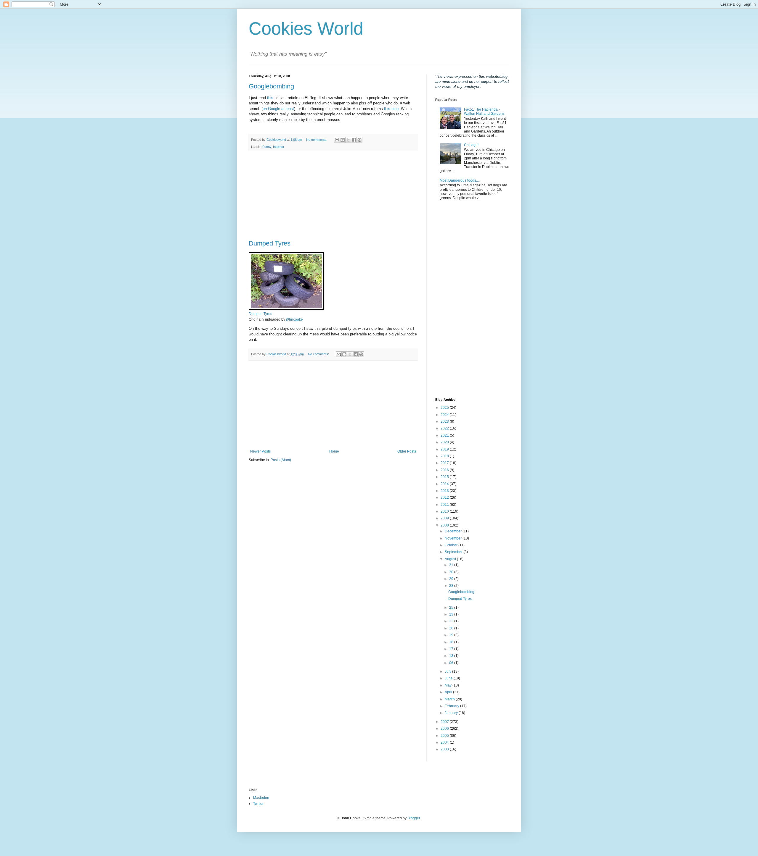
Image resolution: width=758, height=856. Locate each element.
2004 (445, 742)
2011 (445, 505)
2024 (445, 415)
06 (451, 663)
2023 (445, 421)
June (449, 678)
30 (451, 572)
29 (451, 579)
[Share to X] (348, 140)
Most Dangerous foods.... (460, 180)
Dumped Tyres (269, 243)
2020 (445, 442)
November (453, 538)
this (270, 98)
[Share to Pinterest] (359, 140)
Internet (278, 146)
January (452, 713)
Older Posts (406, 451)
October (451, 545)
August (451, 559)
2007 (445, 722)
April (449, 692)
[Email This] (337, 140)
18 (451, 642)
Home (334, 451)
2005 (445, 736)
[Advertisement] (333, 195)
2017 (445, 463)
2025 (445, 408)
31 (451, 565)
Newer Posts (260, 451)
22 (451, 621)
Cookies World (306, 28)
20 (451, 628)
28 (451, 586)
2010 (445, 511)
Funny (266, 146)
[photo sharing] (286, 308)
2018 (445, 456)
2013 (445, 491)
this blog (391, 108)
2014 (445, 484)
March (450, 699)
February (452, 706)
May (448, 685)
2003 (445, 749)
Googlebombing (271, 86)
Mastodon (261, 798)
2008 (445, 525)
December (453, 531)
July (448, 671)
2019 (445, 449)
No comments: (317, 139)
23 (451, 614)
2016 (445, 470)
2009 (445, 518)
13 (451, 656)
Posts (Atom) (281, 460)
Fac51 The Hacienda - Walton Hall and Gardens (484, 111)
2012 (445, 497)
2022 (445, 428)
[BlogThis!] (343, 140)
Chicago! (471, 145)
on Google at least (278, 108)
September (454, 552)
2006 (445, 728)
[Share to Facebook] (354, 140)
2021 (445, 435)
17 (451, 649)
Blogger (413, 818)
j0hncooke (294, 319)
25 (451, 607)
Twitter (258, 804)
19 (451, 635)
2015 (445, 477)
